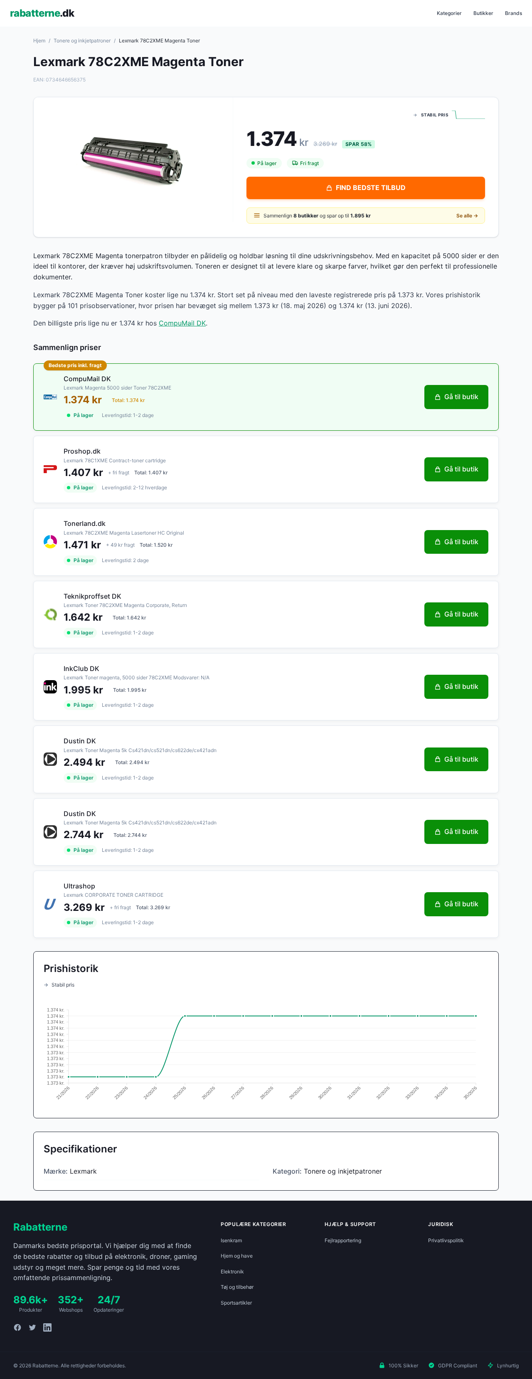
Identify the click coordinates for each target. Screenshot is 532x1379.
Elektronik (232, 1271)
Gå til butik (461, 396)
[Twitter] (32, 1327)
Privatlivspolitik (446, 1240)
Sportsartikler (236, 1303)
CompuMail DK (182, 323)
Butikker (483, 13)
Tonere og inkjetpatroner (82, 40)
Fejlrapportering (343, 1240)
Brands (513, 13)
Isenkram (231, 1240)
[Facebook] (17, 1327)
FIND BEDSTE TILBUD (371, 187)
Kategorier (449, 13)
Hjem (39, 40)
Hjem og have (237, 1256)
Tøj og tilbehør (237, 1287)
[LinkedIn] (47, 1327)
